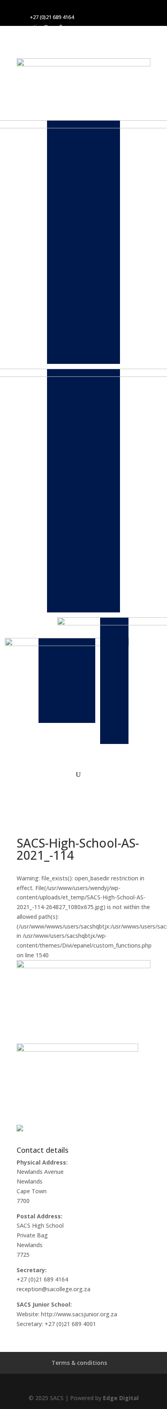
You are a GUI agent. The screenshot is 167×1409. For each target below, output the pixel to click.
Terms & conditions (79, 1362)
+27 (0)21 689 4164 (52, 17)
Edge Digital (121, 1398)
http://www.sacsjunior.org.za (79, 1314)
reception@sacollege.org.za (53, 26)
